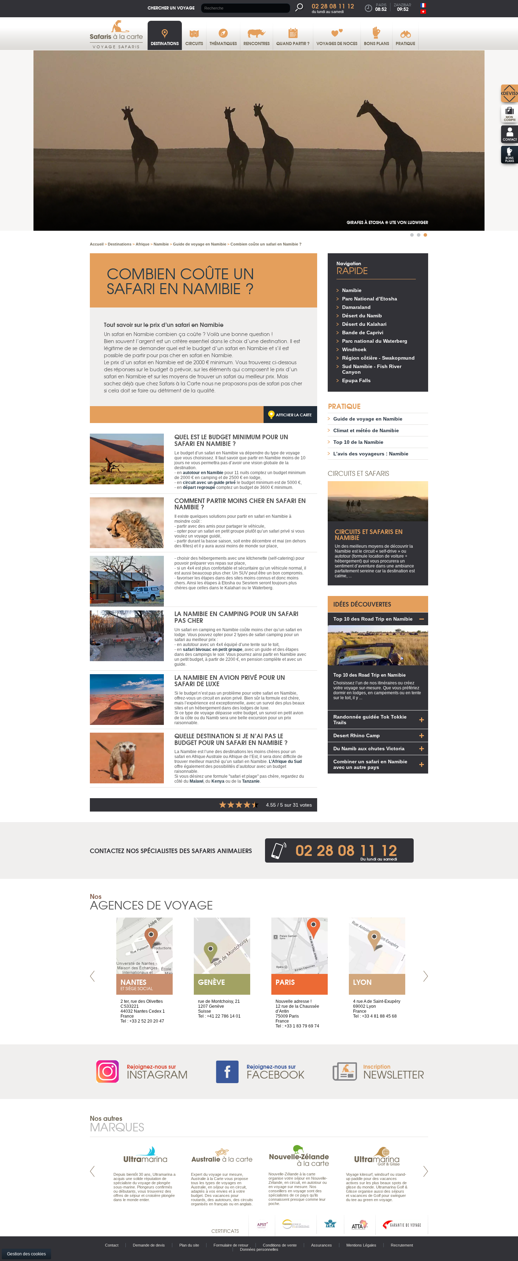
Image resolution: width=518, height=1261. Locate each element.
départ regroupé (199, 487)
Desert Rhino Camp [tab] (356, 735)
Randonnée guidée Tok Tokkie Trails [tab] (370, 719)
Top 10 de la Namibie (358, 442)
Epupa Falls (356, 380)
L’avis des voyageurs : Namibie (370, 453)
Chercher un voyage (171, 7)
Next (425, 976)
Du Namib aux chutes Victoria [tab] (369, 748)
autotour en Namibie (203, 472)
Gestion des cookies (26, 1253)
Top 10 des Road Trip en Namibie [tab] (373, 619)
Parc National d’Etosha (369, 299)
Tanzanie (251, 781)
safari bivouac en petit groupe (212, 649)
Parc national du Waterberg (374, 341)
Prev (92, 976)
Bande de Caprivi (362, 332)
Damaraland (356, 307)
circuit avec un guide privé (209, 482)
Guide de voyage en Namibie (367, 419)
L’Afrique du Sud (285, 761)
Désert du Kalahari (364, 324)
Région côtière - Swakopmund (378, 358)
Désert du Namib (362, 315)
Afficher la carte (294, 414)
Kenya (217, 781)
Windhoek (354, 349)
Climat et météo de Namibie (366, 430)
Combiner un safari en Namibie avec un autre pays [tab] (370, 764)
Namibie (352, 290)
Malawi (196, 781)
